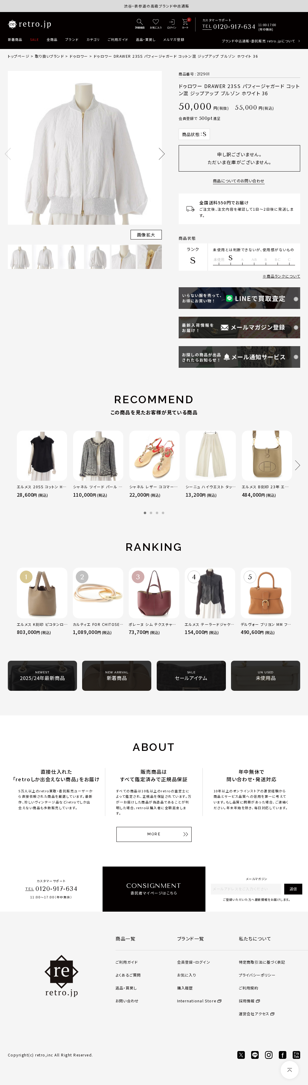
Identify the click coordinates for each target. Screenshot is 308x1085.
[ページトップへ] (290, 1070)
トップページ (18, 56)
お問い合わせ (127, 1001)
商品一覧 (125, 938)
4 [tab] (163, 513)
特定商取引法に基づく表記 (262, 962)
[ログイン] (172, 24)
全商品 (52, 39)
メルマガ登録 (173, 39)
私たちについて (255, 938)
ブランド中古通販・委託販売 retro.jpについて (258, 40)
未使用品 (266, 676)
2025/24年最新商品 (42, 676)
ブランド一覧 (190, 938)
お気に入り (186, 975)
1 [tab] (145, 513)
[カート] (185, 24)
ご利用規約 (248, 988)
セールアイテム (191, 676)
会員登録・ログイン (193, 962)
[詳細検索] (140, 24)
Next (162, 154)
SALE (34, 39)
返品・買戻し (146, 39)
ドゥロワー (78, 56)
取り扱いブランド (49, 56)
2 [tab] (151, 513)
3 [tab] (157, 513)
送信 (293, 888)
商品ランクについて (283, 276)
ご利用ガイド (118, 39)
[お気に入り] (156, 24)
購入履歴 (185, 988)
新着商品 (15, 39)
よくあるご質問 (128, 975)
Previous (8, 154)
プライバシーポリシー (257, 975)
